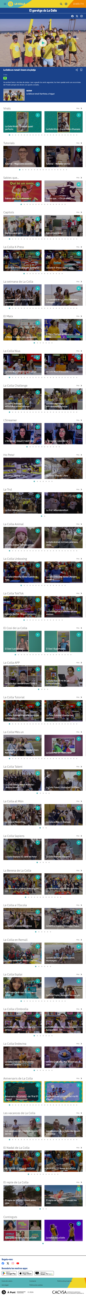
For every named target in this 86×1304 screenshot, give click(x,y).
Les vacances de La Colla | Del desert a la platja (63, 1132)
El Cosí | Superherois (55, 648)
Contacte (32, 1281)
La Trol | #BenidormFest (57, 510)
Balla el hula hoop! (54, 233)
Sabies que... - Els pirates (58, 198)
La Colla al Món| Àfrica (15, 822)
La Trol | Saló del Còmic (15, 510)
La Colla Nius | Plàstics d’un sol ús (20, 371)
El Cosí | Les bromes (14, 648)
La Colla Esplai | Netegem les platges (63, 995)
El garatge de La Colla (43, 10)
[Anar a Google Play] (9, 1273)
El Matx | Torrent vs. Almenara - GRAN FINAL (63, 335)
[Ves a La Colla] (16, 4)
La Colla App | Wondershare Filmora (21, 683)
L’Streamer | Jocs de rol (57, 441)
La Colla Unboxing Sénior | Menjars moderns (61, 578)
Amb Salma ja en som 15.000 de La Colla (20, 994)
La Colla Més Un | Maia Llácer (59, 752)
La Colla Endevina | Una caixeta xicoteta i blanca (19, 1063)
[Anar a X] (8, 1263)
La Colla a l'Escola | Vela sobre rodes (62, 925)
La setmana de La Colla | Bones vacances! (19, 301)
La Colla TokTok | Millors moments (20, 614)
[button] (9, 135)
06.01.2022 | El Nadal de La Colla (61, 1168)
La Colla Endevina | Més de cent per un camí (63, 1063)
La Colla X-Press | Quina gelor (59, 267)
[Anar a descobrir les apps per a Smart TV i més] (44, 1273)
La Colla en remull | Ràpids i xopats (21, 960)
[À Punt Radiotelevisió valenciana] (13, 1292)
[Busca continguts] (61, 4)
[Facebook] (72, 16)
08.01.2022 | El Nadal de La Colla (19, 1168)
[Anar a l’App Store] (25, 1273)
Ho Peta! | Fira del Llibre (57, 475)
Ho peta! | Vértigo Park (15, 475)
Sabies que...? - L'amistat (17, 198)
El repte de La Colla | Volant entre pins (20, 1201)
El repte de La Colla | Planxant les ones (61, 1201)
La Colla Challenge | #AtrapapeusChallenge (57, 405)
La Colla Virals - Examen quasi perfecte (19, 128)
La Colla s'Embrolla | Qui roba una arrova (20, 1028)
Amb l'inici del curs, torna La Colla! (21, 1237)
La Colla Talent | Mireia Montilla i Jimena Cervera (19, 786)
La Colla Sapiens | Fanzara (58, 856)
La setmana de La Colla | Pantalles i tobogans (62, 301)
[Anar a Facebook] (3, 1263)
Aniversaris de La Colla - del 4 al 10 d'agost (62, 1098)
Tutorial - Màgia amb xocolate (19, 163)
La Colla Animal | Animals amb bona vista (62, 543)
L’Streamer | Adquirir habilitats (19, 441)
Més (77, 108)
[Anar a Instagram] (13, 1263)
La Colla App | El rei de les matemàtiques (57, 682)
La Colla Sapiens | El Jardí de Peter (21, 856)
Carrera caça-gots (14, 233)
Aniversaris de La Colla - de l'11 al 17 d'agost (21, 1098)
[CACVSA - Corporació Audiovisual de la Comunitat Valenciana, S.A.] (68, 1292)
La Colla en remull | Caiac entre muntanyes (60, 959)
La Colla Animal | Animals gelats (19, 544)
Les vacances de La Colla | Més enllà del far (21, 1132)
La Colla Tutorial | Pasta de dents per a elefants (22, 716)
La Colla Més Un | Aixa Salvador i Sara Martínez (21, 751)
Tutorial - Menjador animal (58, 163)
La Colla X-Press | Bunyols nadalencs (22, 267)
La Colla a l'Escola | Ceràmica (18, 925)
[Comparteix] (77, 70)
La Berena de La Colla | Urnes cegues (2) (22, 890)
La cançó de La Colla (55, 1237)
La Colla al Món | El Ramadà (58, 822)
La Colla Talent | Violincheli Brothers (62, 787)
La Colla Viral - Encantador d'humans (63, 129)
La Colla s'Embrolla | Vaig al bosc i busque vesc (61, 1028)
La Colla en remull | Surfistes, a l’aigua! (40, 94)
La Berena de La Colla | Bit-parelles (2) (62, 890)
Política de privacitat (64, 1281)
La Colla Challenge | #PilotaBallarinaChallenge (17, 405)
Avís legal (5, 1285)
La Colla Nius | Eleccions (57, 371)
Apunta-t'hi (78, 4)
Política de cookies (36, 1285)
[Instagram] (81, 16)
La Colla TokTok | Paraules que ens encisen (61, 612)
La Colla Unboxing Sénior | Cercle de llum (21, 578)
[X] (77, 16)
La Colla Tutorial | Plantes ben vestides (60, 716)
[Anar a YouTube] (18, 1263)
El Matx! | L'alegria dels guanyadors (21, 337)
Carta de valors (7, 1281)
